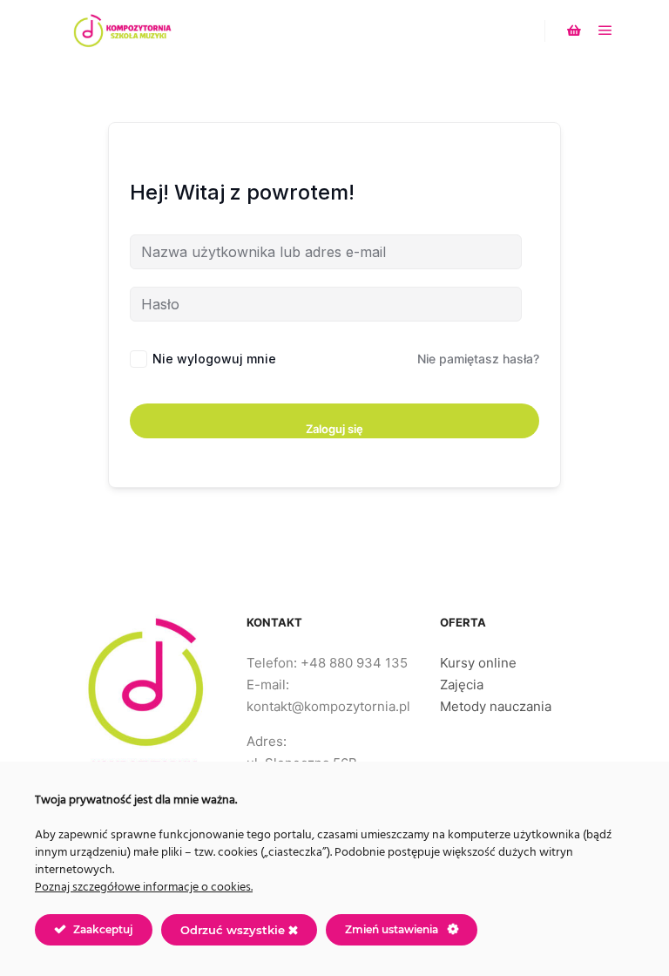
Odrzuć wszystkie (234, 930)
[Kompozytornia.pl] (122, 30)
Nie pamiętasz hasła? (478, 358)
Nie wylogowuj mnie (214, 358)
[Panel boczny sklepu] (574, 30)
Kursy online (478, 662)
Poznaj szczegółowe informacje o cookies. (144, 888)
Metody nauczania (495, 706)
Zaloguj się (334, 429)
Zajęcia (461, 684)
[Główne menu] (605, 30)
